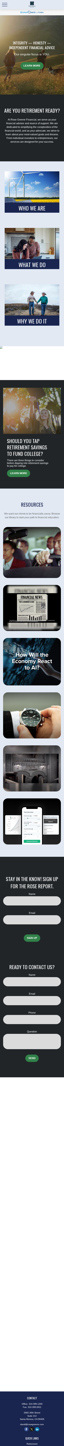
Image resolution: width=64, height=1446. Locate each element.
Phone (32, 1012)
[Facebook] (26, 1429)
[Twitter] (32, 1429)
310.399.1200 (35, 1404)
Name (32, 894)
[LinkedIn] (37, 1429)
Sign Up (32, 938)
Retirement (32, 1444)
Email (32, 913)
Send (32, 1058)
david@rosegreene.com (32, 1424)
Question (32, 1031)
